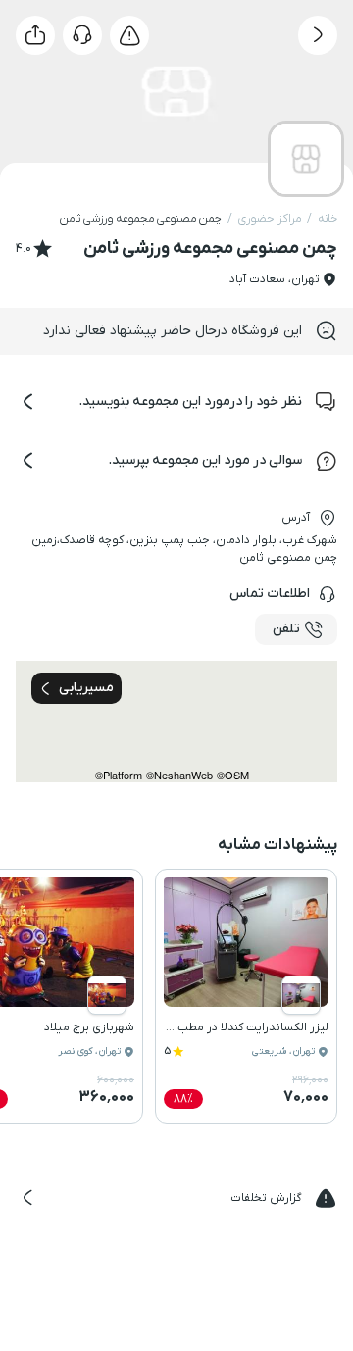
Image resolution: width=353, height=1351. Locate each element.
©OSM (233, 775)
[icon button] (317, 35)
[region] (176, 721)
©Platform (118, 775)
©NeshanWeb (179, 775)
